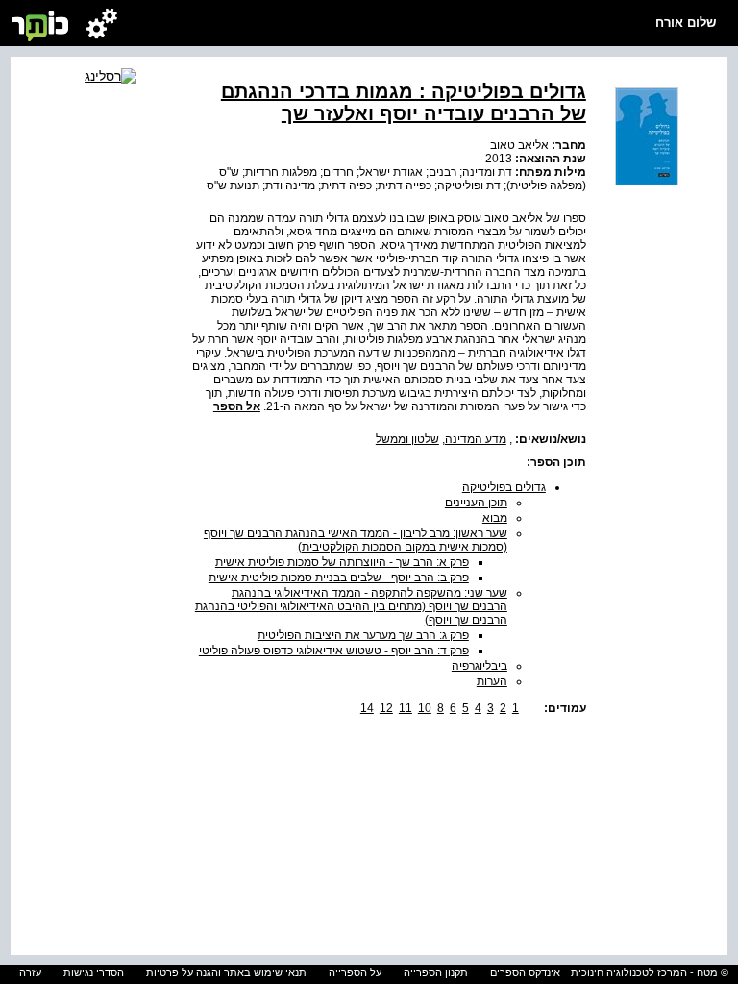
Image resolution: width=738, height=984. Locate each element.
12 (386, 708)
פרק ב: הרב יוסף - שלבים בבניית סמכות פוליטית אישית (339, 577)
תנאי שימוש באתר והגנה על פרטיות (226, 972)
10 (424, 708)
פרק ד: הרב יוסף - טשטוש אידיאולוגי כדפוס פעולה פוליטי (334, 650)
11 (405, 708)
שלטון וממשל (407, 439)
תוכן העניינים (476, 502)
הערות (492, 681)
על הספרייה (355, 972)
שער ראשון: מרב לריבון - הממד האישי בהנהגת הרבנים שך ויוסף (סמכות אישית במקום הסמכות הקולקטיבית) (355, 540)
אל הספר (236, 406)
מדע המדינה (475, 439)
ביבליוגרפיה (479, 666)
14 (367, 708)
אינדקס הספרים (525, 972)
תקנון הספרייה (436, 972)
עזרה (30, 972)
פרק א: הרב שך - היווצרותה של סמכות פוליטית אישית (342, 562)
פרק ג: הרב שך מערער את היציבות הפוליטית (363, 635)
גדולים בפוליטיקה (504, 487)
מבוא (494, 518)
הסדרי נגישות (93, 972)
